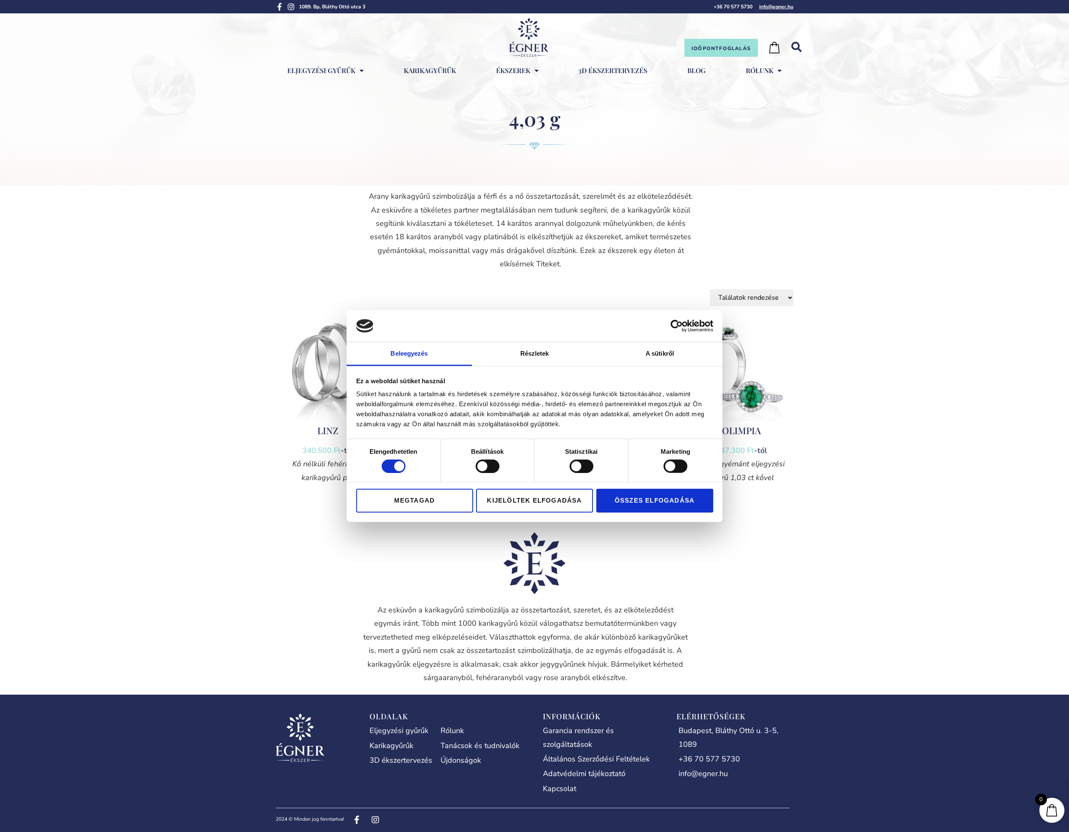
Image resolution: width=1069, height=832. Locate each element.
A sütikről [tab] (660, 353)
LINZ (327, 430)
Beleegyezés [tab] (409, 353)
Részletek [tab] (534, 353)
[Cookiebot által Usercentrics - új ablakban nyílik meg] (676, 326)
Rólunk (759, 70)
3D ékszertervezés (612, 70)
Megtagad (414, 500)
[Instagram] (291, 6)
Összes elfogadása (654, 500)
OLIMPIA (741, 430)
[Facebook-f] (279, 6)
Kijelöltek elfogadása (534, 500)
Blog (696, 70)
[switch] (487, 466)
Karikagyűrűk (430, 70)
